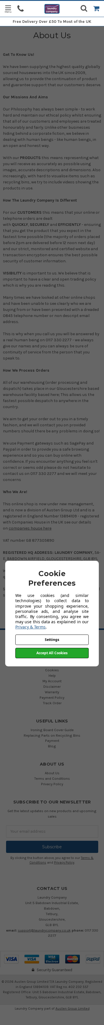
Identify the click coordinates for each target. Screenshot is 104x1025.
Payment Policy (52, 697)
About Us (52, 773)
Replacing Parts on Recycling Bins (52, 735)
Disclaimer (52, 686)
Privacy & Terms (30, 627)
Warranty (52, 692)
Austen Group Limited (72, 1008)
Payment (52, 740)
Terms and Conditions (52, 778)
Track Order (52, 703)
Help (52, 675)
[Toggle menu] (8, 9)
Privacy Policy (52, 784)
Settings (52, 639)
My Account (52, 681)
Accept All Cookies (52, 652)
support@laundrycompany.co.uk (44, 930)
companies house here (30, 528)
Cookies (52, 670)
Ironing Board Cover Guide (52, 730)
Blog (52, 746)
